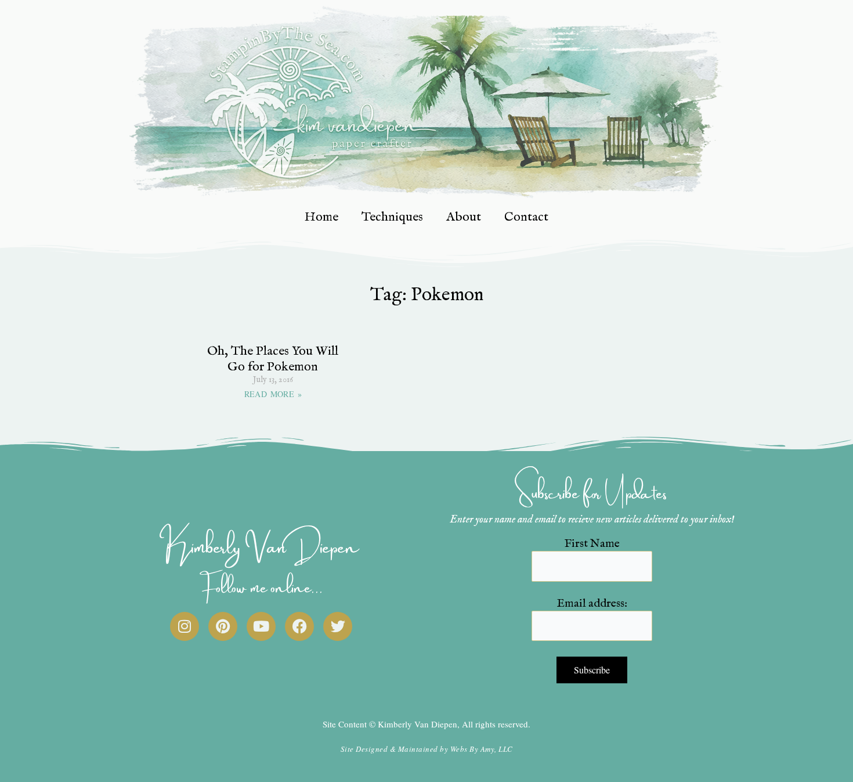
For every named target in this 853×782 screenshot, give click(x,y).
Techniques (392, 217)
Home (321, 217)
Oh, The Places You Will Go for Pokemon (272, 358)
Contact (526, 217)
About (463, 217)
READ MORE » (273, 393)
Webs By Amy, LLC (481, 749)
